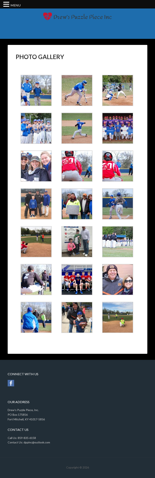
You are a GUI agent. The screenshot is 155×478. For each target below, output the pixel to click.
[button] (6, 4)
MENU (15, 5)
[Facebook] (11, 385)
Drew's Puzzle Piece (77, 23)
